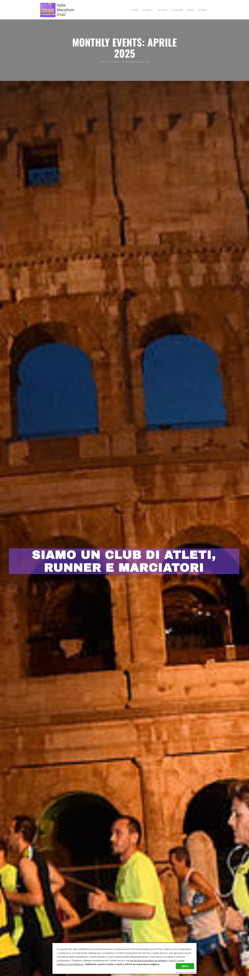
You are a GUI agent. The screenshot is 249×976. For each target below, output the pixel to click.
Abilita (185, 966)
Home (102, 62)
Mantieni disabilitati (186, 972)
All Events (114, 62)
